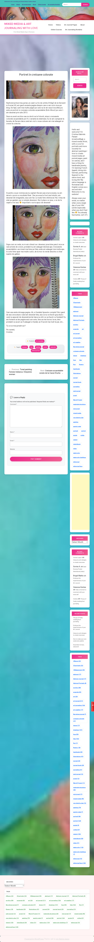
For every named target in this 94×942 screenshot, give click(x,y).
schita (82, 435)
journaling (76, 386)
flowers (81, 364)
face (74, 360)
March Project (77, 400)
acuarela (76, 329)
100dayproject (77, 307)
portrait (75, 431)
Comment (13, 404)
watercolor (53, 347)
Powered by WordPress (34, 939)
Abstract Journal (78, 316)
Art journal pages (26, 4)
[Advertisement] (47, 49)
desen (75, 355)
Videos (18, 4)
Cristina (75, 279)
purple (75, 435)
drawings (24, 347)
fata (31, 347)
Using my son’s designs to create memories (79, 634)
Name (12, 432)
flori (74, 364)
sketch (75, 440)
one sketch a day (78, 417)
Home (12, 4)
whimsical (76, 462)
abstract (75, 311)
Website (12, 449)
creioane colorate (78, 351)
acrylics (75, 324)
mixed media (77, 413)
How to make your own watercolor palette (79, 640)
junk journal (76, 391)
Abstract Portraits (78, 320)
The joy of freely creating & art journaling (79, 281)
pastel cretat (77, 426)
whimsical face (36, 350)
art (83, 329)
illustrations (77, 373)
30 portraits (76, 302)
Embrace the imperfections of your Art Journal (79, 261)
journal (75, 378)
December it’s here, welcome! (78, 645)
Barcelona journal (78, 347)
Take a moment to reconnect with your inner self (79, 272)
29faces (75, 298)
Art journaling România (54, 4)
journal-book (77, 382)
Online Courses (42, 4)
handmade (76, 369)
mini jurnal (76, 409)
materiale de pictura (79, 404)
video (75, 448)
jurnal (75, 395)
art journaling (77, 338)
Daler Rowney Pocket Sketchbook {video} (79, 249)
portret (45, 347)
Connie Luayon (77, 237)
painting (38, 347)
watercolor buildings (79, 457)
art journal (76, 333)
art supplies (76, 342)
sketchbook (77, 444)
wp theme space (62, 939)
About (34, 4)
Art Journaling (39, 341)
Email (12, 440)
